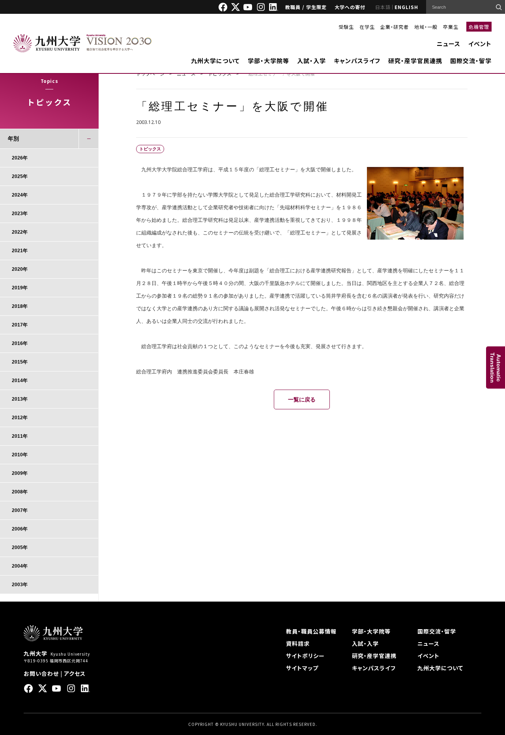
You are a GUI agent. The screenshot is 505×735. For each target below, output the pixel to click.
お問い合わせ (41, 673)
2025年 (20, 176)
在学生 (367, 26)
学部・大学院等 (268, 60)
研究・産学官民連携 (415, 60)
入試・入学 (311, 60)
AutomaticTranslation (495, 367)
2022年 (20, 232)
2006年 (20, 529)
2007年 (20, 510)
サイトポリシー (305, 656)
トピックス (220, 74)
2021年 (20, 250)
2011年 (20, 436)
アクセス (75, 673)
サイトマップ (302, 668)
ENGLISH (406, 7)
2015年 (20, 362)
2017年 (20, 325)
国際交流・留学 (471, 60)
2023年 (20, 213)
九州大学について (215, 60)
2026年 (20, 158)
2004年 (20, 566)
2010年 (20, 455)
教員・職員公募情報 (311, 631)
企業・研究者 (394, 26)
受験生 (346, 26)
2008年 (20, 492)
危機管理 (479, 26)
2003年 (20, 584)
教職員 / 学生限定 (306, 7)
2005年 (20, 547)
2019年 (20, 288)
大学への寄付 (350, 7)
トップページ (150, 74)
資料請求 (298, 643)
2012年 (20, 417)
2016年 (20, 343)
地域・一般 (426, 26)
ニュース (448, 43)
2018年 (20, 306)
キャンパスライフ (357, 60)
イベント (480, 43)
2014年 (20, 380)
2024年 (20, 195)
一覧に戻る (302, 399)
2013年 (20, 399)
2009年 (20, 473)
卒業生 (450, 26)
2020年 (20, 269)
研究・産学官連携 (374, 656)
